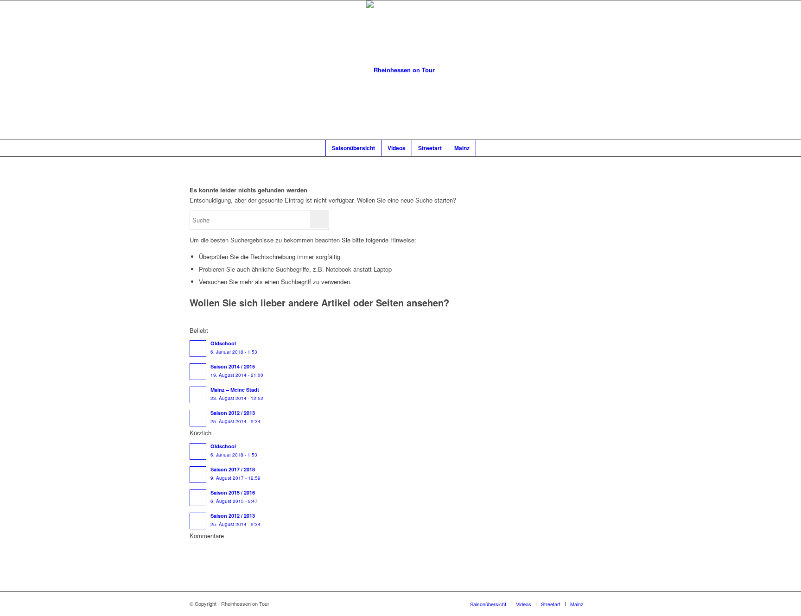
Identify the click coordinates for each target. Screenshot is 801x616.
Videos (523, 604)
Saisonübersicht (488, 604)
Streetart (550, 604)
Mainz (577, 604)
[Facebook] (604, 603)
